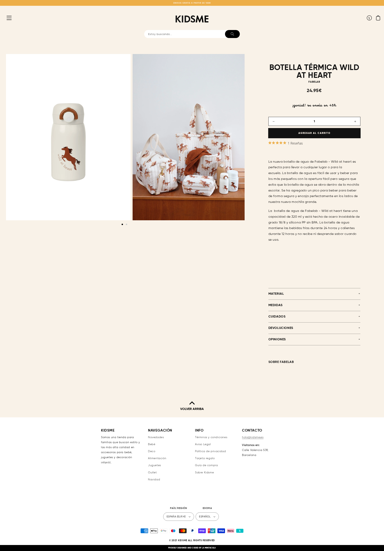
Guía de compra (206, 465)
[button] (6, 17)
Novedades (156, 437)
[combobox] (192, 34)
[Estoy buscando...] (232, 34)
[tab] (122, 224)
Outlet (152, 472)
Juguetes (154, 465)
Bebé (151, 444)
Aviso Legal (203, 444)
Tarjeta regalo (205, 458)
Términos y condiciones (211, 437)
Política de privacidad (210, 451)
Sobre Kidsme (204, 472)
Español (204, 516)
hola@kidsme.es (252, 437)
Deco (151, 451)
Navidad (154, 479)
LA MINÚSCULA (209, 548)
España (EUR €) (176, 516)
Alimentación (157, 458)
